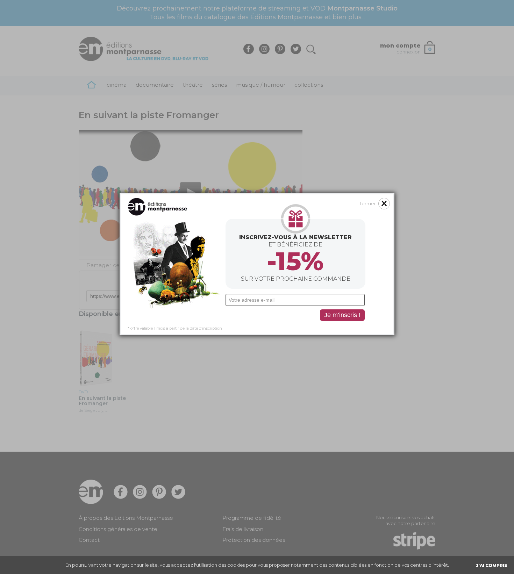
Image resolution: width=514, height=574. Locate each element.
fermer (368, 203)
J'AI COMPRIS (491, 565)
